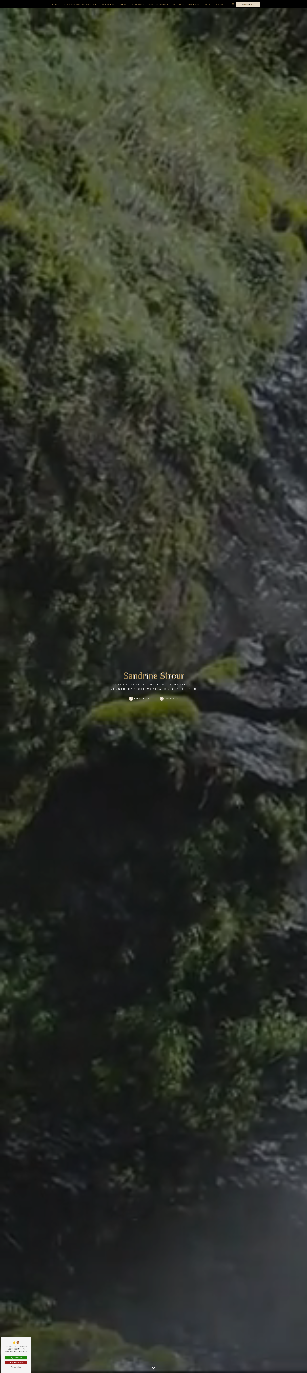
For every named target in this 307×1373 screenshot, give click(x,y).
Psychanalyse (107, 4)
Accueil (55, 4)
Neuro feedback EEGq (158, 4)
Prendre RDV (248, 4)
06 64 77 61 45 (141, 698)
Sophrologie (137, 4)
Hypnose (123, 4)
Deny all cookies (16, 1362)
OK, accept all (16, 1357)
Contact (220, 4)
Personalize (16, 1367)
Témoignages (194, 4)
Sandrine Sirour (3, 4)
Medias (208, 4)
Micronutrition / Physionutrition (80, 4)
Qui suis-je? (178, 4)
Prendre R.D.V (171, 698)
